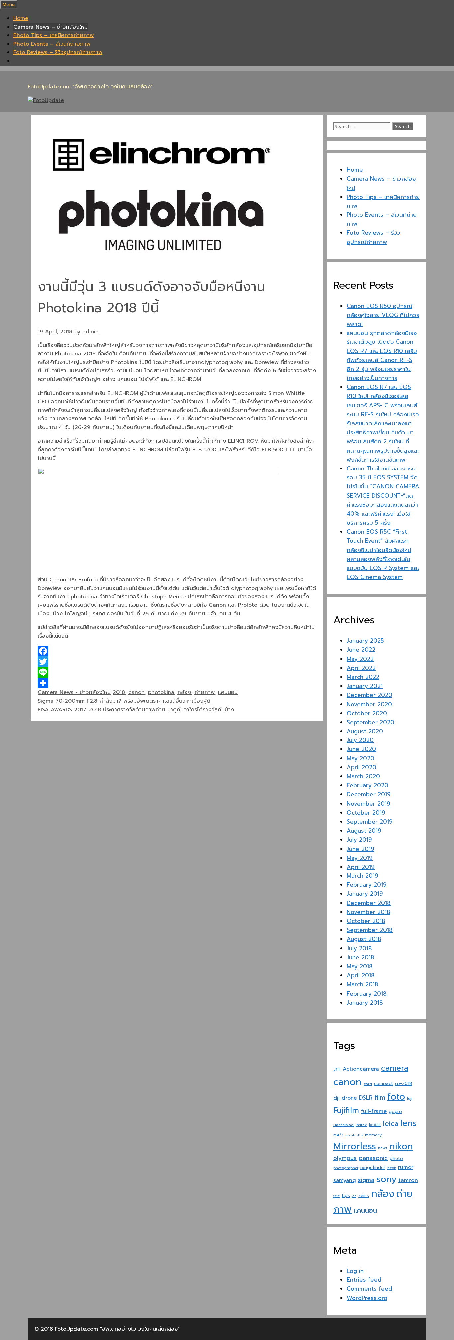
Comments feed (369, 1288)
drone (349, 1098)
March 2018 (362, 984)
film (380, 1097)
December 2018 (369, 903)
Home (20, 18)
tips (346, 1195)
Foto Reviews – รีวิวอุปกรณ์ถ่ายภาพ (57, 52)
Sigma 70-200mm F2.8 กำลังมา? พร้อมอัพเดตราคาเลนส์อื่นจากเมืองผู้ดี (124, 701)
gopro (395, 1111)
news (382, 1148)
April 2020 (361, 767)
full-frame (374, 1111)
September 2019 (370, 821)
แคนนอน (228, 692)
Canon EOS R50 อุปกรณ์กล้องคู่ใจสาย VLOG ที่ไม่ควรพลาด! (383, 315)
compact (383, 1083)
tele (336, 1195)
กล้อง (184, 692)
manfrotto (354, 1135)
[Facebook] (177, 651)
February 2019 (367, 884)
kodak (375, 1125)
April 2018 (361, 975)
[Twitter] (177, 661)
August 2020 (365, 731)
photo (396, 1158)
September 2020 (370, 722)
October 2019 (366, 812)
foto (396, 1097)
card (368, 1083)
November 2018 (368, 912)
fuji (409, 1098)
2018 (119, 692)
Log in (355, 1271)
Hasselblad (343, 1124)
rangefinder (372, 1167)
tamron (408, 1180)
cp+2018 (403, 1083)
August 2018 (364, 939)
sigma (366, 1180)
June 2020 (361, 749)
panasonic (373, 1158)
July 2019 (359, 839)
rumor (405, 1167)
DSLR (366, 1098)
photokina (161, 692)
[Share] (177, 683)
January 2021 (365, 686)
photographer (345, 1167)
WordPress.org (367, 1298)
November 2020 (369, 704)
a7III (337, 1069)
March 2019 (362, 875)
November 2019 (368, 803)
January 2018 (365, 1002)
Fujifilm (346, 1110)
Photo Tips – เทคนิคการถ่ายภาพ (53, 35)
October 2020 (367, 713)
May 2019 (360, 858)
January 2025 (365, 640)
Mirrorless (354, 1146)
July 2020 (360, 740)
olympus (345, 1158)
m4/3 (338, 1135)
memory (373, 1135)
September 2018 (370, 930)
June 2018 (360, 957)
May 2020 (360, 758)
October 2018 (366, 921)
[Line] (177, 672)
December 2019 (369, 794)
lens (408, 1123)
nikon (401, 1146)
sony (386, 1179)
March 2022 (363, 677)
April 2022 (361, 668)
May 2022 (360, 659)
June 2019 (360, 849)
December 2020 (369, 695)
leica (390, 1123)
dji (336, 1098)
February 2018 (367, 993)
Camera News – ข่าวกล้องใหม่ (50, 27)
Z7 (354, 1195)
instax (361, 1124)
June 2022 (361, 649)
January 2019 (365, 893)
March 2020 (363, 776)
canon (136, 692)
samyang (344, 1180)
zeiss (363, 1195)
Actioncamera (361, 1069)
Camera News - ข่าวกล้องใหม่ (74, 692)
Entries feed (364, 1279)
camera (394, 1068)
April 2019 (361, 867)
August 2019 (364, 830)
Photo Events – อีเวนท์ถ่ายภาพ (51, 44)
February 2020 (367, 785)
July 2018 (359, 948)
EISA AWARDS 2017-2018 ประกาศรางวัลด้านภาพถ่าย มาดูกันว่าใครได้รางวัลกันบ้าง (136, 710)
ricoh (391, 1167)
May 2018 (360, 966)
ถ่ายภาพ (204, 692)
